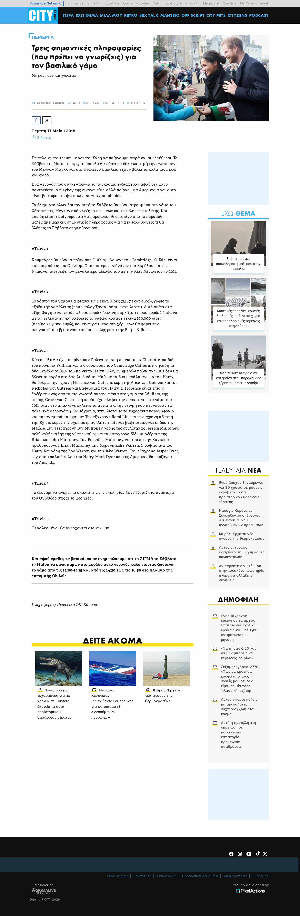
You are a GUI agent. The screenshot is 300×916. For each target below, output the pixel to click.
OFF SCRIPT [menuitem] (192, 15)
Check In (192, 3)
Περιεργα (43, 37)
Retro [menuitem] (131, 15)
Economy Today (136, 3)
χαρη (75, 103)
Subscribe (260, 876)
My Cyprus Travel (254, 3)
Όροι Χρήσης (118, 876)
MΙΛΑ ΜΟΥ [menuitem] (111, 15)
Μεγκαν (92, 103)
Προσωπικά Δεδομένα (200, 876)
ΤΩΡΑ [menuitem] (68, 15)
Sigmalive (75, 3)
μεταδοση (114, 103)
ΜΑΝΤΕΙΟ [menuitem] (170, 15)
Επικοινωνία (167, 876)
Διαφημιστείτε (235, 876)
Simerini (94, 3)
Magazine (211, 3)
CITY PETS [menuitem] (216, 15)
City (156, 3)
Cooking (229, 3)
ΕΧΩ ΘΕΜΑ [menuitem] (87, 15)
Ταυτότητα (142, 876)
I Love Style (171, 3)
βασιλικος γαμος (49, 103)
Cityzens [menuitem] (237, 15)
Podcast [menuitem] (259, 15)
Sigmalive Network (45, 3)
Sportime (112, 3)
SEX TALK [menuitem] (149, 15)
